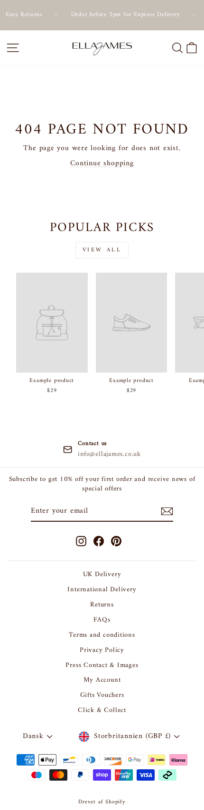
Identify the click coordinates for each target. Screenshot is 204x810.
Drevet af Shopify (101, 802)
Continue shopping (101, 163)
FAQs (101, 620)
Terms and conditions (102, 635)
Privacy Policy (102, 650)
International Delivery (101, 590)
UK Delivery (102, 574)
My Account (102, 680)
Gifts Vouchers (102, 695)
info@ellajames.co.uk (109, 454)
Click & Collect (102, 710)
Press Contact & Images (101, 665)
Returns (101, 605)
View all (102, 250)
